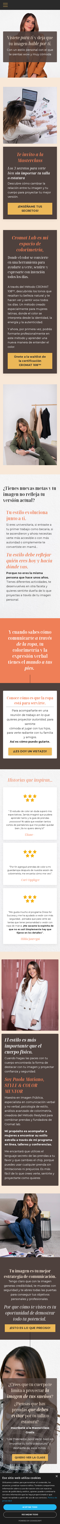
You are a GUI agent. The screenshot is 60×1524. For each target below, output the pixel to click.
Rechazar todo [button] (30, 1514)
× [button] (56, 1476)
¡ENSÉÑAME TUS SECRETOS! (30, 208)
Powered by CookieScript (30, 1521)
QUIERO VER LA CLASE (30, 1457)
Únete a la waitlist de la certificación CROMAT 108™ (30, 361)
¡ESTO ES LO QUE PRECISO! (30, 1328)
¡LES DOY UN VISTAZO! (30, 751)
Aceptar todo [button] (30, 1507)
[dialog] (30, 1498)
